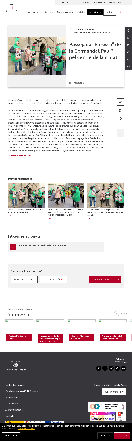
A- (72, 2)
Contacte (9, 416)
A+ (62, 2)
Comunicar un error (103, 279)
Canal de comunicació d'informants (22, 391)
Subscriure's (111, 391)
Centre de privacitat (14, 385)
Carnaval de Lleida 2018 (19, 155)
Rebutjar (105, 435)
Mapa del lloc (11, 403)
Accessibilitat (11, 397)
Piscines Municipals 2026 (17, 337)
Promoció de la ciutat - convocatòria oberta (112, 337)
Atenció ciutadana (14, 409)
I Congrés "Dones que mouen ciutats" (81, 337)
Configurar (11, 435)
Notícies (90, 29)
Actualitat (79, 29)
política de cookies (26, 428)
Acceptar (122, 435)
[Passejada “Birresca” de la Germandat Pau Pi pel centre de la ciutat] (26, 195)
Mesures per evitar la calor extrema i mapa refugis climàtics (50, 338)
